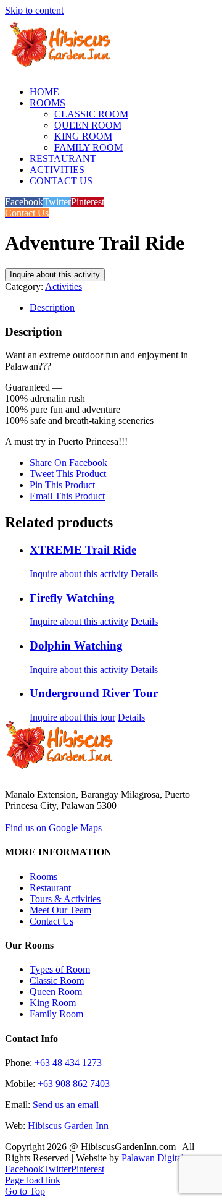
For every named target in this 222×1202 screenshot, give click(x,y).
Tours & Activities (65, 899)
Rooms (43, 876)
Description (52, 307)
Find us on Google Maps (53, 828)
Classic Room (57, 980)
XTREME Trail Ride (83, 549)
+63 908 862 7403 (74, 1083)
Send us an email (66, 1104)
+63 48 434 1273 (68, 1062)
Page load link (32, 1180)
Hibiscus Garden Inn (68, 1125)
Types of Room (60, 969)
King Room (53, 1002)
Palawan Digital (152, 1158)
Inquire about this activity (55, 274)
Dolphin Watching (76, 645)
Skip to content (34, 10)
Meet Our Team (60, 910)
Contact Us (51, 921)
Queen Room (56, 991)
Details (144, 574)
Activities (63, 286)
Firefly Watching (72, 597)
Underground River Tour (94, 693)
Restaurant (50, 887)
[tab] (123, 307)
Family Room (56, 1014)
